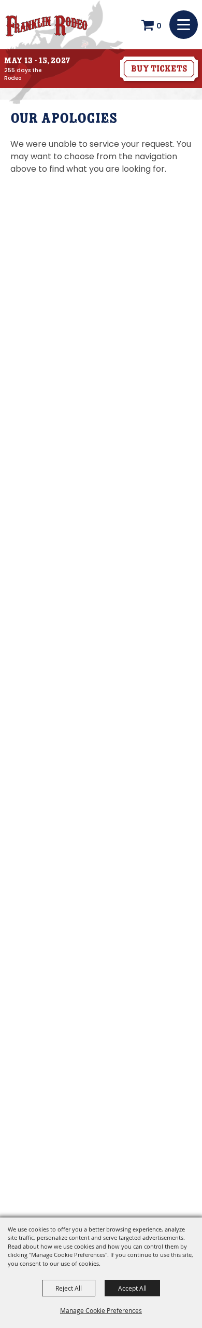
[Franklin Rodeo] (46, 24)
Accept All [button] (132, 1288)
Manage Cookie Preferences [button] (101, 1310)
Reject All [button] (68, 1288)
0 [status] (159, 26)
